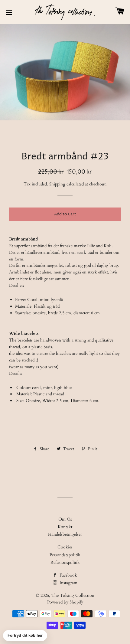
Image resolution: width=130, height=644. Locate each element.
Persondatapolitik (65, 555)
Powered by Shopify (65, 602)
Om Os (65, 519)
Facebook (67, 575)
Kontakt (65, 527)
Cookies (65, 547)
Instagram (67, 583)
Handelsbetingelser (65, 534)
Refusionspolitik (65, 562)
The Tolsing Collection (72, 595)
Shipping (57, 184)
